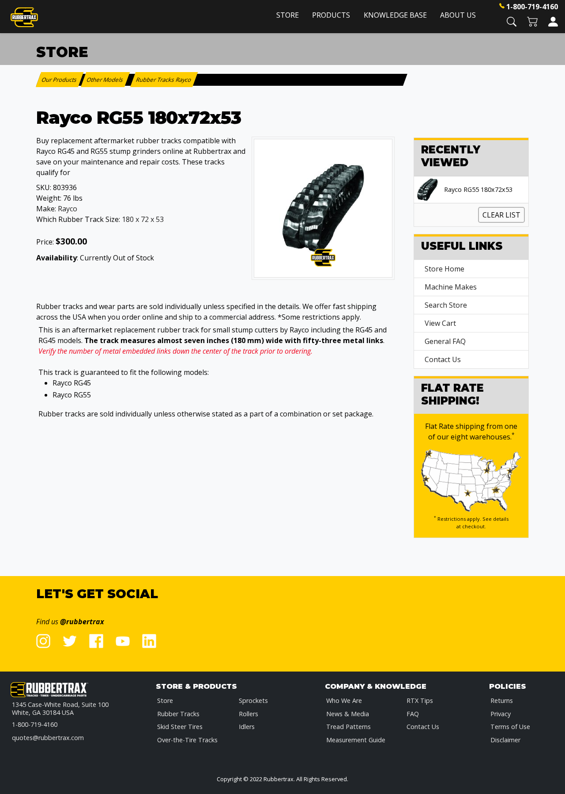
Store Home (444, 269)
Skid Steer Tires (180, 726)
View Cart (440, 323)
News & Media (347, 714)
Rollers (248, 714)
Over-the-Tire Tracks (187, 740)
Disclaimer (505, 740)
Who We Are (344, 700)
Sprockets (253, 700)
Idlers (247, 726)
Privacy (500, 714)
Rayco (67, 209)
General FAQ (445, 341)
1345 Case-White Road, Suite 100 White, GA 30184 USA (60, 708)
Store (287, 15)
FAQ (413, 714)
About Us (458, 15)
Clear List (501, 215)
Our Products (60, 80)
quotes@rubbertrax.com (48, 737)
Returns (501, 700)
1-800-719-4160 (532, 6)
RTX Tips (420, 700)
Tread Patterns (348, 726)
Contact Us (443, 359)
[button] (511, 21)
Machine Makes (451, 287)
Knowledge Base (395, 15)
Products (331, 15)
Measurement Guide (355, 740)
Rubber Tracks (178, 714)
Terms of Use (510, 726)
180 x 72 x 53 (143, 219)
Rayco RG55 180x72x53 (478, 190)
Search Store (446, 305)
